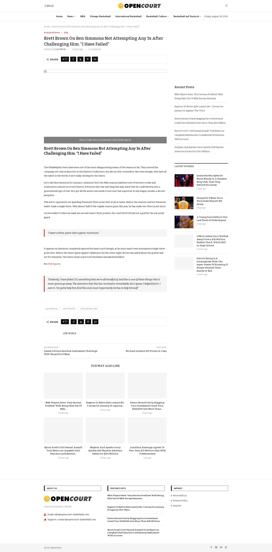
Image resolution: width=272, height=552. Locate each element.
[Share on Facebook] (73, 59)
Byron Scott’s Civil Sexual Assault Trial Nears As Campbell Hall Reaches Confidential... (63, 450)
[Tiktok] (52, 6)
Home (59, 16)
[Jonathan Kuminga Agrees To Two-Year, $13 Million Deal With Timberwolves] (147, 430)
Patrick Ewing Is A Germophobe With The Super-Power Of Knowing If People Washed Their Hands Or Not (212, 264)
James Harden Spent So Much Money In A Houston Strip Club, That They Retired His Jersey (212, 180)
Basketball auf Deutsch (186, 16)
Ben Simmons (52, 309)
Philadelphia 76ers (89, 309)
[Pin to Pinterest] (88, 59)
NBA (82, 16)
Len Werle (60, 49)
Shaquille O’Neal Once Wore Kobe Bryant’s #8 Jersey (210, 201)
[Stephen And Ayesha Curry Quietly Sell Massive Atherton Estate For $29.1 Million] (105, 430)
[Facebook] (45, 6)
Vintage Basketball (100, 16)
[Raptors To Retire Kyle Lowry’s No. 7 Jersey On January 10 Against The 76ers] (105, 386)
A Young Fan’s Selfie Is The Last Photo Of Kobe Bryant (212, 219)
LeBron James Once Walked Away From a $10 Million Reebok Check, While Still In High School (212, 241)
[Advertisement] (201, 53)
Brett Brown (69, 309)
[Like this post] (66, 59)
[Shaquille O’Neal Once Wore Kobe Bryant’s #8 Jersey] (184, 203)
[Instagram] (47, 6)
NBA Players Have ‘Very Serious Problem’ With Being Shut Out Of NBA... (63, 405)
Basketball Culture (156, 16)
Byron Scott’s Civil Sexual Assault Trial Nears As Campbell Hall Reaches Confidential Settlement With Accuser (199, 135)
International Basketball (128, 16)
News (70, 16)
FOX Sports (54, 264)
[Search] (226, 6)
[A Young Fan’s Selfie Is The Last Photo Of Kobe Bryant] (184, 222)
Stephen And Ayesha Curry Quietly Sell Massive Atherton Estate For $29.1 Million (105, 450)
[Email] (50, 6)
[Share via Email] (95, 59)
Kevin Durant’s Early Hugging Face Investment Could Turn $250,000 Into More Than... (147, 405)
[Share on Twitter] (80, 59)
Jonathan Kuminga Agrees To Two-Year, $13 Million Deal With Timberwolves (147, 450)
